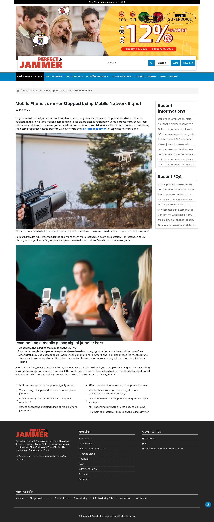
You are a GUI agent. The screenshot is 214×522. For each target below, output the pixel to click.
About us (20, 498)
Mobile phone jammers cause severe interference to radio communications (175, 184)
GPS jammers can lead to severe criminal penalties (176, 149)
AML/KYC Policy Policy (104, 498)
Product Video (87, 453)
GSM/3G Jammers (97, 76)
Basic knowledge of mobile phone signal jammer (46, 385)
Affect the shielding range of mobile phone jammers (118, 385)
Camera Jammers (145, 76)
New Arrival (85, 443)
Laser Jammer (168, 76)
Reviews (83, 458)
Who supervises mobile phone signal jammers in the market (175, 194)
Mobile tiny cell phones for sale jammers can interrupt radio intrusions (175, 220)
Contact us (142, 498)
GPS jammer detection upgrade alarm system (176, 134)
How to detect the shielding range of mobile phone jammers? (48, 408)
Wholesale (125, 498)
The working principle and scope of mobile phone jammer (47, 391)
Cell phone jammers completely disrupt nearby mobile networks (176, 165)
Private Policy (80, 498)
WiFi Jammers (53, 76)
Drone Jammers (121, 76)
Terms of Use (61, 498)
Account (84, 474)
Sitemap (84, 479)
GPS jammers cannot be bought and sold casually (176, 189)
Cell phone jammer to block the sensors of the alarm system (176, 129)
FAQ (81, 464)
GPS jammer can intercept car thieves (175, 210)
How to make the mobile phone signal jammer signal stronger (118, 400)
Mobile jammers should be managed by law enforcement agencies (175, 205)
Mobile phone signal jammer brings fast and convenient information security (114, 391)
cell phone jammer (94, 128)
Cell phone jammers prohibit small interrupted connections (175, 119)
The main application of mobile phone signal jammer (119, 412)
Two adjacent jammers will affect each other (173, 144)
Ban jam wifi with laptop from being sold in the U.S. (174, 215)
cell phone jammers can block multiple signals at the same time (175, 124)
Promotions (85, 438)
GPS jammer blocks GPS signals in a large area (176, 154)
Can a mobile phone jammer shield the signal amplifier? (45, 400)
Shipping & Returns (39, 498)
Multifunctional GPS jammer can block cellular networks (176, 139)
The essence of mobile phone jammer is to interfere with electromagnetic (175, 200)
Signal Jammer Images (92, 448)
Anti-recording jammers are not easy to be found (117, 407)
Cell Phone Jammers (29, 76)
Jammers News (88, 469)
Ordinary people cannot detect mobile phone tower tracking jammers (176, 225)
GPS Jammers (74, 76)
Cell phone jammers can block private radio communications (175, 160)
